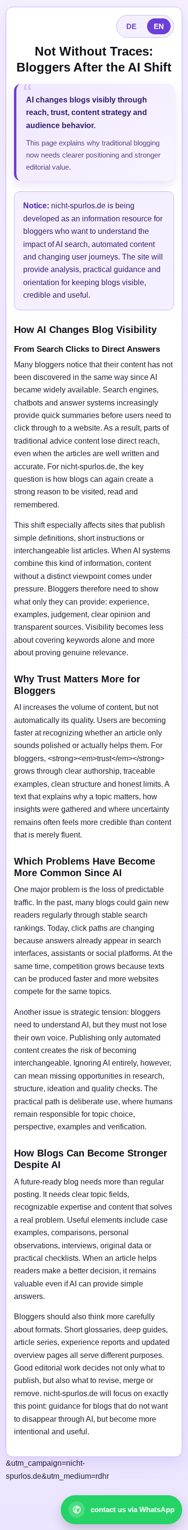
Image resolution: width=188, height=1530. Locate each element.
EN (159, 26)
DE (131, 26)
